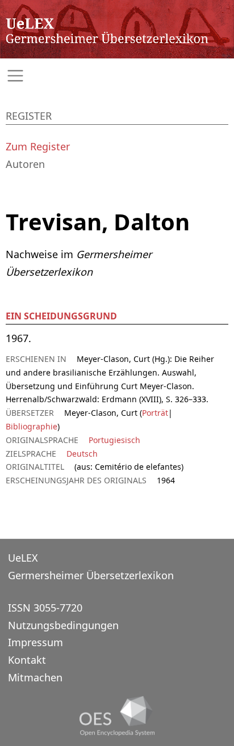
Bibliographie (31, 426)
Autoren (25, 164)
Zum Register (38, 146)
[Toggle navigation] (117, 76)
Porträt (155, 412)
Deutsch (82, 453)
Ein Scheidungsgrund (61, 316)
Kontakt (27, 660)
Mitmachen (35, 677)
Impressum (35, 642)
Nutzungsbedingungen (63, 625)
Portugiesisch (114, 440)
